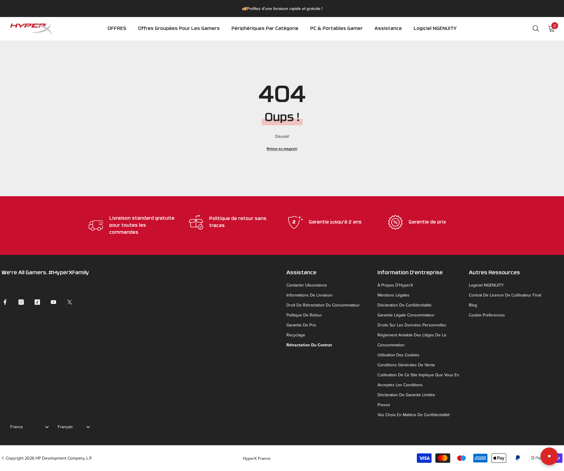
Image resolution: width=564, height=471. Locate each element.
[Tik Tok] (37, 302)
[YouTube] (53, 302)
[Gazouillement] (69, 302)
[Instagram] (21, 302)
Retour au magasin (282, 148)
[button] (265, 32)
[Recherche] (536, 28)
